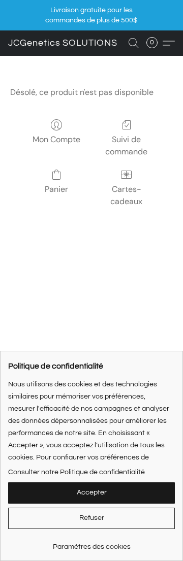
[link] (91, 543)
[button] (62, 43)
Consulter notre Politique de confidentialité (76, 472)
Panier (56, 189)
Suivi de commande (126, 145)
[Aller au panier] (155, 43)
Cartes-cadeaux (126, 195)
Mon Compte (56, 139)
